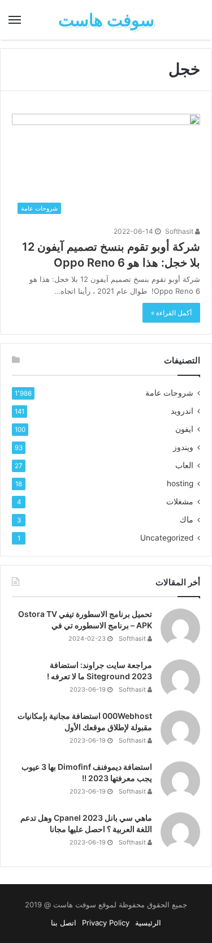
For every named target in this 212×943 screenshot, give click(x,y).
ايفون (184, 429)
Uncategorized (166, 537)
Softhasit (180, 231)
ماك (186, 519)
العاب (184, 465)
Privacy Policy (105, 922)
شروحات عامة (169, 392)
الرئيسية (148, 922)
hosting (180, 483)
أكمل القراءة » (171, 312)
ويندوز (183, 447)
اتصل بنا (63, 922)
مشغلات (179, 501)
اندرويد (182, 410)
